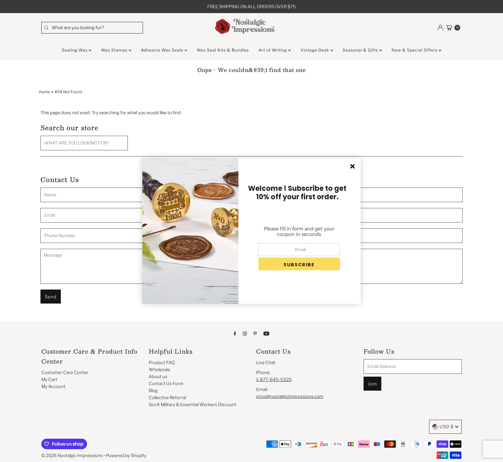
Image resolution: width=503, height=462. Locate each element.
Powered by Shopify (126, 455)
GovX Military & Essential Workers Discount (192, 404)
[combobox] (92, 27)
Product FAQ (162, 362)
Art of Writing (273, 49)
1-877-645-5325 (274, 379)
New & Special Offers (415, 49)
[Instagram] (245, 333)
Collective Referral (167, 397)
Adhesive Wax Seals (163, 49)
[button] (299, 264)
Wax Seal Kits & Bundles (223, 49)
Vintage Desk (315, 49)
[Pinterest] (255, 333)
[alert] (251, 231)
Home (44, 91)
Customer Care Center (64, 372)
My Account (53, 386)
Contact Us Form (166, 383)
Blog (153, 390)
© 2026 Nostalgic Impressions (72, 455)
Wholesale (159, 369)
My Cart (49, 379)
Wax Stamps (115, 49)
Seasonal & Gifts (361, 49)
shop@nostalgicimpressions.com (289, 396)
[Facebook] (235, 333)
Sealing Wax (75, 49)
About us (158, 376)
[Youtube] (266, 333)
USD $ (447, 426)
